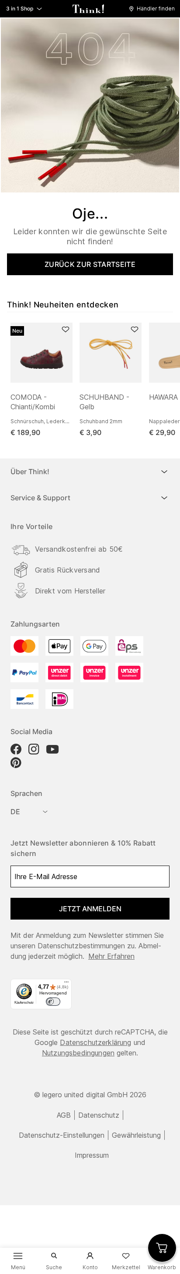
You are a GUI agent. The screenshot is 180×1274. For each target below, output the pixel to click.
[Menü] (66, 984)
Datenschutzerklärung (95, 1042)
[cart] (162, 1248)
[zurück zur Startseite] (88, 8)
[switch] (53, 1002)
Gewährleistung (136, 1135)
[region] (93, 380)
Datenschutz (98, 1115)
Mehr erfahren (111, 956)
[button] (154, 8)
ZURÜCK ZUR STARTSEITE (90, 264)
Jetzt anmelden (90, 908)
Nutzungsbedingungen (78, 1052)
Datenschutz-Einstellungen (61, 1135)
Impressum (92, 1155)
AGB (64, 1115)
